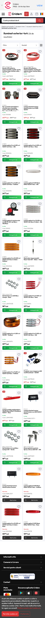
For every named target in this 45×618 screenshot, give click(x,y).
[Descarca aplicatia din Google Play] (21, 592)
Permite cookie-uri (10, 614)
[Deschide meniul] (3, 14)
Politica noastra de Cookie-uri (28, 608)
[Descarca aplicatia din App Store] (28, 592)
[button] (31, 14)
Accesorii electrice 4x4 (33, 26)
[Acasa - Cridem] (15, 14)
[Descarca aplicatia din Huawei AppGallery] (36, 592)
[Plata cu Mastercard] (7, 595)
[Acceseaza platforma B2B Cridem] (26, 14)
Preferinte (24, 614)
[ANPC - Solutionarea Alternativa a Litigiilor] (22, 576)
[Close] (2, 5)
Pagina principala (8, 26)
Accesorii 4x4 (20, 26)
